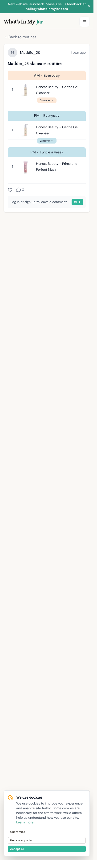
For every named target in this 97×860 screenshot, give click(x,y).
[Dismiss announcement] (89, 6)
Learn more (24, 822)
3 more (45, 100)
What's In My (23, 21)
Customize (17, 832)
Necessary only (21, 840)
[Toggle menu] (84, 22)
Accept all (17, 849)
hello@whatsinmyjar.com (47, 9)
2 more (45, 141)
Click (77, 202)
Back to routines (22, 36)
